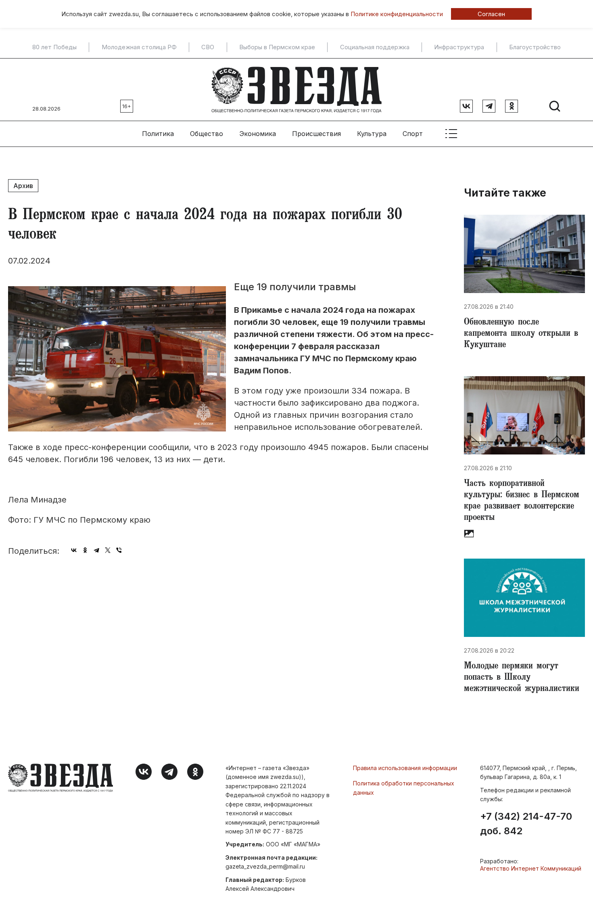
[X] (108, 550)
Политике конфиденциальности (397, 14)
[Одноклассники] (85, 550)
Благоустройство (535, 47)
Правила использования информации (405, 767)
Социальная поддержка (374, 47)
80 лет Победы (54, 47)
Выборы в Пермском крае (277, 47)
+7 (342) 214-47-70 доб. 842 (526, 824)
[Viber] (119, 550)
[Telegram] (96, 550)
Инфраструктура (459, 47)
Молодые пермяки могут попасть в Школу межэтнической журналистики (521, 678)
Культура (371, 134)
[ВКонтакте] (74, 550)
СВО (207, 47)
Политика (158, 134)
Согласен (491, 14)
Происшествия (316, 134)
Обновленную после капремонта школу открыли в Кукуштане (521, 334)
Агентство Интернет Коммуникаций (530, 868)
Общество (206, 134)
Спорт (413, 134)
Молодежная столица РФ (139, 47)
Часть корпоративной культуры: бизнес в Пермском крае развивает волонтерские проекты (521, 501)
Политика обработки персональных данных (403, 788)
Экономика (257, 134)
